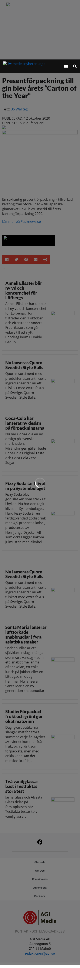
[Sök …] (75, 66)
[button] (66, 66)
